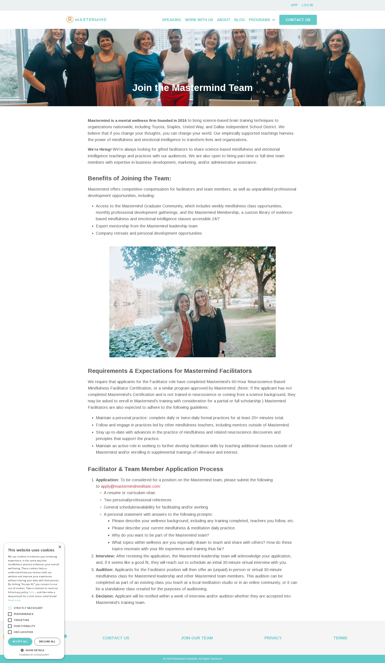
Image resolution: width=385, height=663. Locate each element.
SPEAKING (171, 20)
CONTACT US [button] (298, 20)
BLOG (239, 20)
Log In (307, 5)
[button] (34, 650)
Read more (14, 600)
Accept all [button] (20, 641)
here (31, 592)
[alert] (34, 601)
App (294, 5)
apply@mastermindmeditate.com (130, 486)
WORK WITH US (199, 20)
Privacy (273, 638)
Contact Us (115, 638)
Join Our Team (197, 638)
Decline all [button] (47, 641)
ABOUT (223, 20)
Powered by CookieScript (34, 654)
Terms (340, 638)
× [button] (59, 547)
